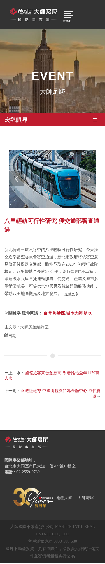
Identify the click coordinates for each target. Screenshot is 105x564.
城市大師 (74, 313)
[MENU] (65, 14)
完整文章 (71, 294)
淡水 (88, 313)
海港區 (59, 313)
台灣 (47, 313)
